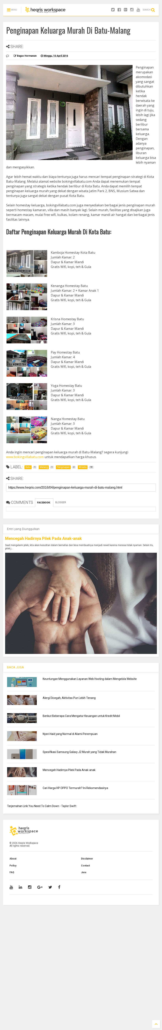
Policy (12, 865)
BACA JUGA (15, 667)
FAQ (11, 872)
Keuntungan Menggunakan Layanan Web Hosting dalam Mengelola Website (90, 678)
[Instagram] (132, 9)
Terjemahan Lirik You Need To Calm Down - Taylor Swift (41, 806)
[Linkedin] (20, 887)
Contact (85, 865)
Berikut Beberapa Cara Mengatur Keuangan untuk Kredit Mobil (81, 715)
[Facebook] (119, 9)
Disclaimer (87, 858)
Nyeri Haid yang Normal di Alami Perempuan (70, 734)
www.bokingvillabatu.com (25, 457)
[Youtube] (138, 9)
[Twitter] (113, 9)
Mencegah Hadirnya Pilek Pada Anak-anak (43, 538)
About (12, 858)
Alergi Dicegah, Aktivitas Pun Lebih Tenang (69, 697)
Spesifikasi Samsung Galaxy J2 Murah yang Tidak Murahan (79, 752)
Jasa (83, 872)
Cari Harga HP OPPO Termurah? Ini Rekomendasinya (75, 788)
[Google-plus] (125, 9)
